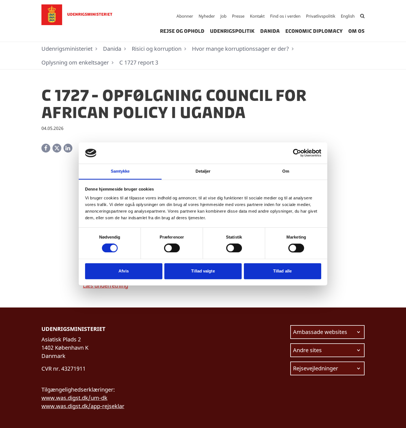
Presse (238, 16)
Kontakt (257, 16)
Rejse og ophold (182, 31)
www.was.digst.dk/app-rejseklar (82, 406)
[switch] (172, 248)
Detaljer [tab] (203, 171)
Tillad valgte (203, 271)
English (348, 16)
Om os (356, 31)
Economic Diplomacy (314, 31)
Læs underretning (105, 285)
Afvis (123, 271)
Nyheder (207, 16)
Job (223, 16)
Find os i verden (285, 16)
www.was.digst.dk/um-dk (74, 398)
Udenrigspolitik (232, 31)
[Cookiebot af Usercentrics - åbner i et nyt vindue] (297, 153)
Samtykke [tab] (120, 171)
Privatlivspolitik (320, 16)
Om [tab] (285, 171)
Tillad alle (282, 271)
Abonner (184, 16)
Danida (270, 31)
